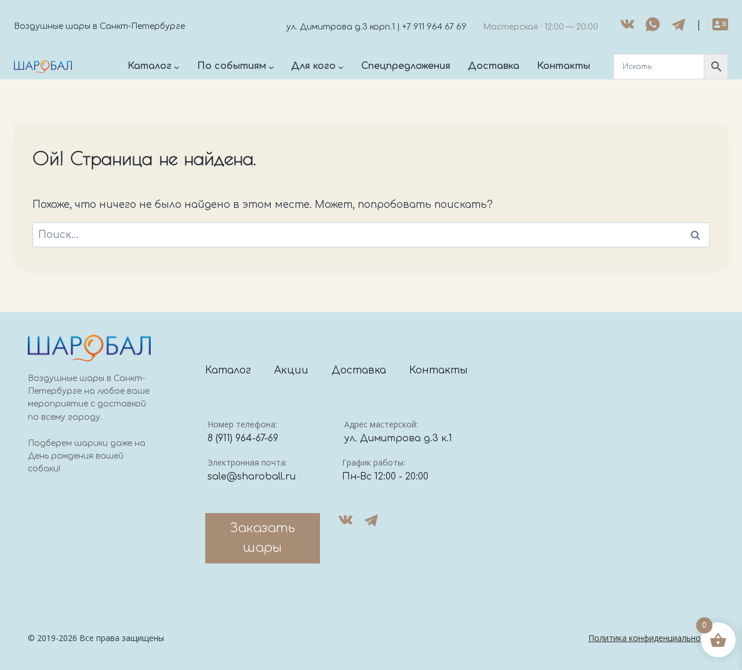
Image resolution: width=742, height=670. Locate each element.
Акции (291, 370)
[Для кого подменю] (341, 66)
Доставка (359, 370)
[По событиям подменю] (271, 66)
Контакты (438, 370)
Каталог (228, 370)
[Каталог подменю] (177, 66)
